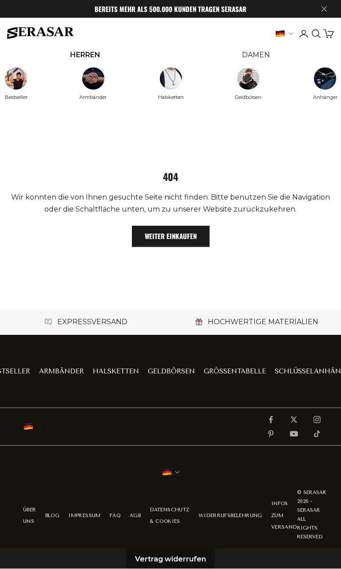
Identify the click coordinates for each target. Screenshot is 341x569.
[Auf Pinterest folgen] (270, 433)
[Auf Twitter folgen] (293, 419)
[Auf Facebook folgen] (270, 419)
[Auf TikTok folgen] (317, 433)
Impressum (84, 515)
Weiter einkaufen (171, 236)
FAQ (115, 515)
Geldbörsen (171, 371)
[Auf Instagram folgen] (317, 419)
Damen (256, 55)
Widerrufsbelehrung (230, 515)
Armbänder (61, 371)
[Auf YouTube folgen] (293, 433)
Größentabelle (235, 371)
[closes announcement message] (324, 9)
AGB (135, 515)
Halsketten (116, 371)
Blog (52, 515)
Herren (85, 55)
